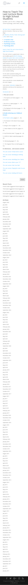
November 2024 (7, 250)
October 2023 (6, 281)
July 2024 (5, 260)
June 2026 (5, 207)
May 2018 (5, 374)
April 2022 (5, 322)
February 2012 (6, 554)
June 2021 (5, 334)
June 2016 (5, 429)
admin (5, 21)
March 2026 (6, 214)
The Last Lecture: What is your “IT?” (12, 162)
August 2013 (6, 511)
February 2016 (6, 439)
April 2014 (5, 492)
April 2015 (5, 463)
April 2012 (5, 549)
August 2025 (6, 231)
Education (7, 34)
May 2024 (5, 264)
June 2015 (5, 458)
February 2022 (6, 327)
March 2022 (6, 324)
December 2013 (7, 501)
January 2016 (6, 441)
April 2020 (5, 350)
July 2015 (5, 456)
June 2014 (5, 487)
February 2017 (6, 410)
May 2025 (5, 238)
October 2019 (6, 358)
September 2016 (7, 422)
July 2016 (5, 427)
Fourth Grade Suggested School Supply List (13, 186)
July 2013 (5, 513)
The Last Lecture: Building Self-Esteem (12, 173)
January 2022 (6, 329)
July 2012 (5, 542)
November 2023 (7, 279)
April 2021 (5, 339)
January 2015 (6, 470)
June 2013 (5, 516)
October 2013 (6, 506)
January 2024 (6, 274)
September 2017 (7, 394)
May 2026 (5, 209)
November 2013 (7, 504)
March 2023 (6, 295)
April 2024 (5, 267)
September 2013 (7, 508)
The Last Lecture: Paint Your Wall (11, 165)
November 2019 (7, 355)
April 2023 (5, 293)
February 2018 (6, 382)
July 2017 (5, 398)
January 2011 (6, 571)
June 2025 (5, 236)
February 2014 (6, 496)
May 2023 (5, 291)
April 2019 (5, 367)
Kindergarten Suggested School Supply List (13, 196)
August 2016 (6, 425)
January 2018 (6, 384)
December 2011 (7, 559)
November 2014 (7, 475)
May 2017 (5, 403)
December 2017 (7, 386)
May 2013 (5, 518)
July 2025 (5, 233)
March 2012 (6, 551)
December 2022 (7, 303)
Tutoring (20, 34)
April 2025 (5, 240)
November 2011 (7, 561)
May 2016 (5, 432)
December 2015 (7, 444)
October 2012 (6, 535)
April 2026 (5, 212)
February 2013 (6, 525)
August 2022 (6, 312)
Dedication (12, 85)
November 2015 (7, 446)
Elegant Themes (14, 581)
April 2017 (5, 405)
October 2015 (6, 449)
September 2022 (7, 310)
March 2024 (6, 269)
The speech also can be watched (15, 58)
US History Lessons (9, 41)
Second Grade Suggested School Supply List (14, 191)
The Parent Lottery (9, 118)
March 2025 (6, 243)
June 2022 (5, 317)
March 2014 (6, 494)
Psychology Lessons (9, 43)
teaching (22, 23)
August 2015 (6, 453)
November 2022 (7, 305)
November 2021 (7, 331)
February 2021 (6, 341)
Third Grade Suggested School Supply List (13, 189)
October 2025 (6, 226)
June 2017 (5, 401)
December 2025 (7, 221)
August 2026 (6, 202)
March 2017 (6, 408)
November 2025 (7, 224)
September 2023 (7, 284)
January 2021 (6, 343)
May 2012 (5, 547)
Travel (15, 34)
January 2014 (6, 499)
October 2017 (6, 391)
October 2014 (6, 477)
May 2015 (5, 460)
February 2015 (6, 468)
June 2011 (5, 568)
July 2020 (5, 348)
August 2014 (6, 482)
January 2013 (6, 528)
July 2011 (5, 566)
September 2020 (7, 346)
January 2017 (6, 413)
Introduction (6, 92)
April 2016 (5, 434)
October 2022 (6, 307)
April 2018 (5, 377)
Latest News (16, 23)
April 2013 (5, 520)
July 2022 (5, 315)
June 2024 (5, 262)
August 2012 (6, 539)
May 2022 (5, 319)
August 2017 (6, 396)
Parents (12, 34)
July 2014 (5, 484)
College (18, 21)
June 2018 (5, 372)
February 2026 (6, 217)
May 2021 (5, 336)
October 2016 (6, 420)
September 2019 (7, 360)
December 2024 (7, 248)
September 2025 (7, 228)
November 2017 (7, 389)
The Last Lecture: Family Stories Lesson (13, 151)
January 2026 (6, 219)
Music (5, 36)
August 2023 (6, 286)
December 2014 (7, 472)
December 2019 (7, 353)
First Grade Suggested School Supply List (13, 193)
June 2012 (5, 544)
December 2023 (7, 276)
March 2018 (6, 379)
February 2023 (6, 298)
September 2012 (7, 537)
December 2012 (7, 530)
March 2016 (6, 437)
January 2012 (6, 556)
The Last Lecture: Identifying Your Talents (13, 159)
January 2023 (6, 300)
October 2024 (6, 252)
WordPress (15, 583)
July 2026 (5, 205)
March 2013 (6, 523)
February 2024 (6, 272)
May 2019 (5, 365)
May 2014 (5, 489)
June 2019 (5, 362)
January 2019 (6, 370)
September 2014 (7, 480)
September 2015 (7, 451)
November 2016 (7, 417)
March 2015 (6, 465)
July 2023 (5, 288)
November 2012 (7, 532)
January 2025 (6, 245)
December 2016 (7, 415)
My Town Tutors (6, 29)
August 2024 (6, 257)
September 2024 (7, 255)
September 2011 (7, 563)
